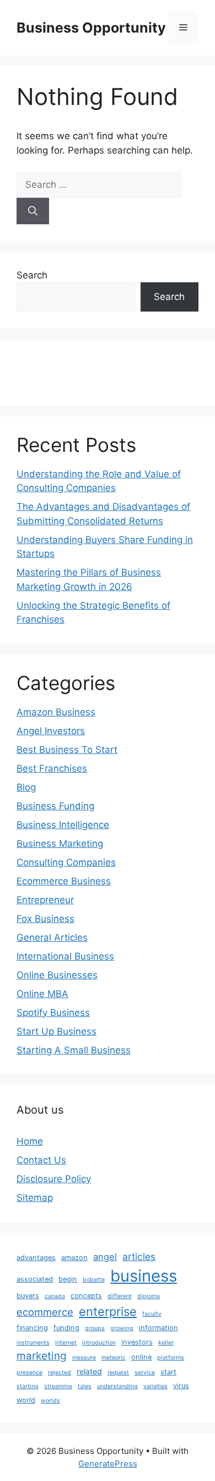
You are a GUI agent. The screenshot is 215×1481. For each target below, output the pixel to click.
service (145, 1372)
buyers (28, 1296)
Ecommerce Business (64, 881)
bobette (94, 1279)
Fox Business (45, 918)
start (168, 1372)
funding (66, 1328)
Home (30, 1141)
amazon (74, 1257)
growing (121, 1328)
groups (95, 1328)
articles (138, 1256)
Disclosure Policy (54, 1178)
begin (67, 1279)
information (158, 1328)
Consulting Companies (66, 862)
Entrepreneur (45, 899)
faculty (152, 1313)
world (26, 1400)
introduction (99, 1342)
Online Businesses (57, 975)
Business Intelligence (63, 824)
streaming (58, 1386)
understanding (117, 1386)
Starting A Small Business (74, 1050)
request (118, 1372)
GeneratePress (107, 1463)
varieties (155, 1386)
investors (137, 1342)
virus (181, 1386)
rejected (59, 1372)
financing (32, 1328)
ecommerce (45, 1312)
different (120, 1296)
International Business (65, 956)
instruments (33, 1342)
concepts (86, 1296)
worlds (50, 1400)
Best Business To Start (67, 749)
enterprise (108, 1311)
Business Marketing (60, 843)
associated (35, 1279)
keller (166, 1342)
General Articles (52, 937)
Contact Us (41, 1160)
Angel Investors (51, 730)
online (141, 1357)
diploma (148, 1296)
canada (55, 1296)
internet (66, 1342)
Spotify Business (53, 1012)
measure (84, 1357)
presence (29, 1372)
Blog (26, 787)
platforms (170, 1357)
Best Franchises (52, 768)
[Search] (33, 211)
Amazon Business (56, 712)
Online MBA (42, 993)
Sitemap (35, 1197)
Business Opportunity (91, 27)
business (143, 1275)
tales (85, 1386)
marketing (42, 1356)
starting (28, 1386)
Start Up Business (56, 1031)
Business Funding (55, 805)
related (89, 1371)
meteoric (113, 1357)
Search (32, 275)
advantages (36, 1257)
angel (105, 1256)
